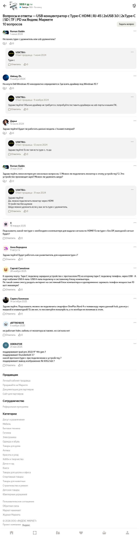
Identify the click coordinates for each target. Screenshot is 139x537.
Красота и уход (10, 455)
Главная (11, 533)
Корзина (104, 533)
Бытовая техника (11, 428)
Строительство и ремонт (15, 485)
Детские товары (11, 490)
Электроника (9, 437)
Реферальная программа (15, 406)
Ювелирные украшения (15, 494)
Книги (6, 468)
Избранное (81, 533)
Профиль (127, 533)
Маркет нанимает (12, 510)
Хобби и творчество (13, 459)
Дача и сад (8, 463)
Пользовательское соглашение (18, 501)
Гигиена (7, 433)
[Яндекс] (26, 525)
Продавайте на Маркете (15, 385)
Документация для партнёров (18, 389)
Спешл (34, 533)
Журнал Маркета (11, 514)
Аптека (6, 450)
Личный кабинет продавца (16, 380)
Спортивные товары (13, 477)
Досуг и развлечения (14, 419)
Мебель (7, 424)
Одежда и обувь (11, 441)
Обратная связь (11, 506)
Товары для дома (11, 446)
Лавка (58, 533)
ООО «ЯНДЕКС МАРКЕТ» (24, 521)
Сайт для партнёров (13, 394)
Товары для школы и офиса (17, 472)
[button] (5, 6)
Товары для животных (14, 481)
